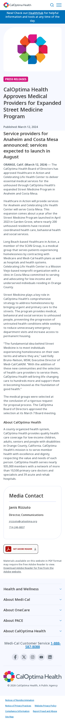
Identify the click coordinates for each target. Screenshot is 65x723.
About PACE (13, 620)
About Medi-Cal (16, 599)
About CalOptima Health (24, 631)
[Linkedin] (49, 657)
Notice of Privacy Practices (18, 705)
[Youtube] (41, 657)
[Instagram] (32, 657)
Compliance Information (17, 711)
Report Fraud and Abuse (45, 711)
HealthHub (35, 13)
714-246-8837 (17, 527)
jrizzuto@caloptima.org (23, 521)
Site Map (9, 716)
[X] (23, 657)
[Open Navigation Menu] (60, 5)
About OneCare (16, 610)
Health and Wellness (21, 589)
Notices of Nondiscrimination (19, 700)
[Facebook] (15, 657)
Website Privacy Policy (45, 705)
